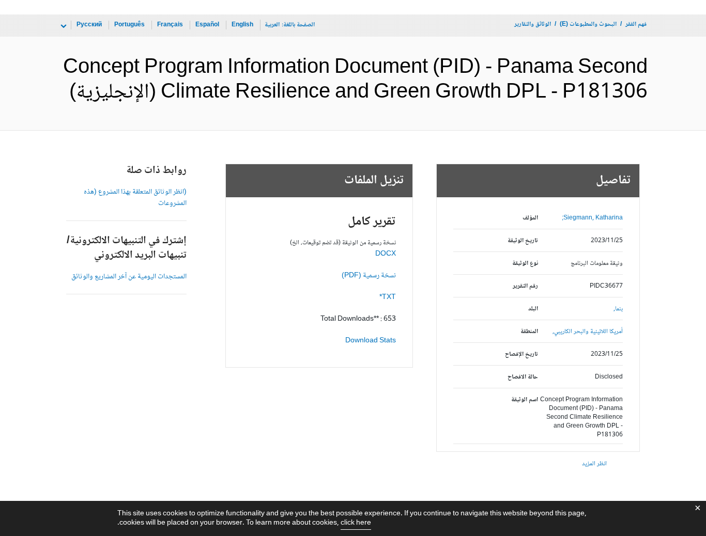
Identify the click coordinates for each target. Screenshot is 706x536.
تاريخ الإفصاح (521, 354)
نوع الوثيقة (525, 263)
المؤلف (530, 218)
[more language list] (62, 26)
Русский (89, 25)
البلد (533, 309)
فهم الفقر (636, 24)
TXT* (387, 297)
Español (207, 25)
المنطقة (529, 331)
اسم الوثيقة (524, 400)
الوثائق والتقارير (532, 24)
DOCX (385, 254)
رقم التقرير (525, 286)
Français (170, 25)
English (242, 25)
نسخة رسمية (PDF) (369, 276)
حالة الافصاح (523, 377)
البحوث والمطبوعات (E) (588, 24)
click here (356, 523)
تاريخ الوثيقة (523, 241)
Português (129, 25)
